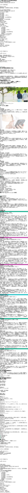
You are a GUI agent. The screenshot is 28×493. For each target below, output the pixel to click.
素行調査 (2, 14)
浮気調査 (2, 13)
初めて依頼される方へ (5, 34)
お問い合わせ (3, 25)
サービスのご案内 (4, 12)
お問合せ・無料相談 (4, 45)
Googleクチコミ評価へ (5, 375)
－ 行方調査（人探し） (5, 29)
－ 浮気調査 (2, 27)
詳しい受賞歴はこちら (5, 79)
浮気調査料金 (3, 184)
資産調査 (2, 18)
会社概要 (2, 24)
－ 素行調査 (2, 28)
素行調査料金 (3, 185)
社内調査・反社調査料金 (5, 17)
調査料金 (2, 20)
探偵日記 (2, 43)
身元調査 (2, 16)
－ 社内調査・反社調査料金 (6, 31)
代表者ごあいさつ (4, 41)
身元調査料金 (3, 187)
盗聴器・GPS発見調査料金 (6, 190)
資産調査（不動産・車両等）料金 (8, 189)
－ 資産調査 (2, 32)
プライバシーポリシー (5, 492)
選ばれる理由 (3, 21)
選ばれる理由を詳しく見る (6, 398)
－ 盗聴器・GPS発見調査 (6, 33)
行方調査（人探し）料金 (5, 186)
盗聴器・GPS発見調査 (5, 19)
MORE (1, 113)
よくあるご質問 (3, 23)
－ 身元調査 (2, 30)
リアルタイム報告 (4, 486)
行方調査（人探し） (4, 15)
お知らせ (2, 44)
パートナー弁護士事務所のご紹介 (8, 42)
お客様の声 (2, 22)
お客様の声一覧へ (4, 368)
